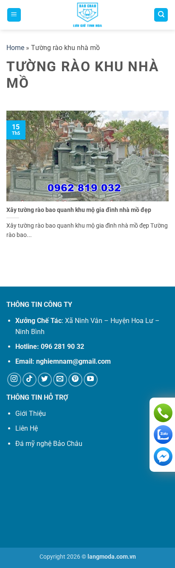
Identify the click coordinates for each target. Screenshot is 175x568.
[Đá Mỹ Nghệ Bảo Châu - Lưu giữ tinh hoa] (87, 15)
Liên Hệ (26, 428)
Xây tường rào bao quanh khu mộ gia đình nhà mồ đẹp (78, 209)
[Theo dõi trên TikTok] (30, 380)
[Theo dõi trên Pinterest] (75, 380)
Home (15, 48)
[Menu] (14, 15)
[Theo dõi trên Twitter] (45, 380)
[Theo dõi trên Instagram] (14, 380)
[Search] (161, 15)
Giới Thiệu (30, 413)
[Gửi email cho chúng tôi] (60, 380)
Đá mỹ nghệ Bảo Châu (48, 444)
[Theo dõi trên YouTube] (91, 380)
